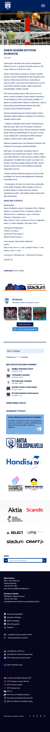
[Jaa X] (44, 716)
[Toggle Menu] (43, 5)
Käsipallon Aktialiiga (14, 617)
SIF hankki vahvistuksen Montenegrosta (25, 393)
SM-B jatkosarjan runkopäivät (21, 381)
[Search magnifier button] (44, 560)
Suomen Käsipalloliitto (15, 614)
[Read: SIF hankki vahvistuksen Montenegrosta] (8, 394)
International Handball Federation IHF (20, 698)
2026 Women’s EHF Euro (16, 651)
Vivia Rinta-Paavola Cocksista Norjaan (24, 387)
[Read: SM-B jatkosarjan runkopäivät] (8, 382)
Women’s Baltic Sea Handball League (20, 701)
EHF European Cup (13, 688)
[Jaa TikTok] (41, 716)
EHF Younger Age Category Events (19, 658)
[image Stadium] (16, 542)
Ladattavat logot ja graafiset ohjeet (20, 634)
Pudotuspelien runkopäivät (20, 375)
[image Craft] (36, 542)
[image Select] (16, 533)
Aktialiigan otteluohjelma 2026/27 (22, 369)
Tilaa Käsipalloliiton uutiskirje (18, 638)
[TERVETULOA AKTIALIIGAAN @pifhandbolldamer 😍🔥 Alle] (39, 313)
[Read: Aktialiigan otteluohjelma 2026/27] (8, 370)
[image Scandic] (36, 510)
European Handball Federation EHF (19, 678)
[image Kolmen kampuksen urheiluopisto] (16, 519)
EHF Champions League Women (18, 681)
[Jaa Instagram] (33, 716)
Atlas (15, 271)
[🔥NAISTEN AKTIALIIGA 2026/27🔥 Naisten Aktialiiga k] (10, 313)
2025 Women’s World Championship (20, 654)
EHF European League (14, 684)
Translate (24, 357)
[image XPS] (36, 533)
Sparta (21, 271)
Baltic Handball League (15, 665)
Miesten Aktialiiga (13, 621)
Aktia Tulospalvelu (13, 624)
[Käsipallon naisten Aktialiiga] (8, 5)
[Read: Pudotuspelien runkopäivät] (8, 376)
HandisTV (10, 627)
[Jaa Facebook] (30, 716)
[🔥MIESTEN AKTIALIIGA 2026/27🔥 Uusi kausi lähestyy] (25, 313)
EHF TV (9, 691)
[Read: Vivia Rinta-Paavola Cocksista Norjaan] (8, 388)
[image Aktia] (16, 510)
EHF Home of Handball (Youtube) (18, 694)
